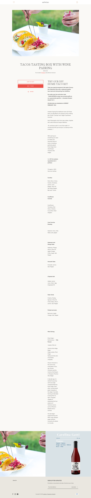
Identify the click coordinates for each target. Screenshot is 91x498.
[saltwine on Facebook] (13, 494)
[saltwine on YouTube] (17, 494)
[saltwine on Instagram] (15, 494)
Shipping (43, 72)
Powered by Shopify (51, 494)
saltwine (45, 2)
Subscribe (74, 487)
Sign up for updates (55, 480)
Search (15, 480)
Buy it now (30, 86)
